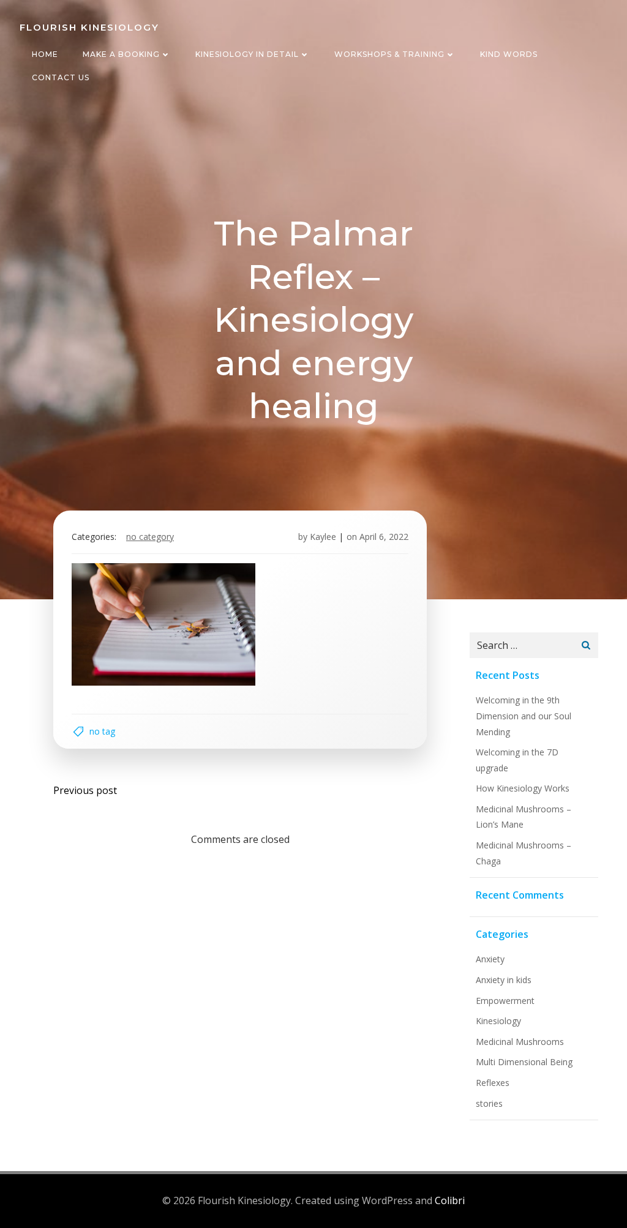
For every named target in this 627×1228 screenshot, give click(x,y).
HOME (45, 54)
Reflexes (492, 1082)
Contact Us (60, 77)
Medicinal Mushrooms (520, 1041)
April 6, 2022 (383, 536)
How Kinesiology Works (522, 788)
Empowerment (505, 1000)
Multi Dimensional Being (524, 1062)
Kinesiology (498, 1021)
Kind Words (509, 54)
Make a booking (121, 54)
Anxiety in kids (503, 980)
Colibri (450, 1200)
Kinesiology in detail (247, 54)
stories (489, 1103)
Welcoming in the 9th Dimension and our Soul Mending (523, 715)
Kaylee (323, 536)
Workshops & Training (389, 54)
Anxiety (490, 959)
